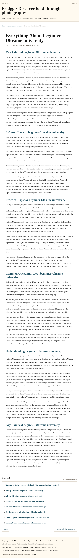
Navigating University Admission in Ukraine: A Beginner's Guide (32, 485)
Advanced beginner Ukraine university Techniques (26, 507)
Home (3, 18)
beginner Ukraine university (14, 26)
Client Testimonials (28, 18)
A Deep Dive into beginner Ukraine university (24, 491)
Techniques (45, 18)
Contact (9, 18)
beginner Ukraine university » (66, 529)
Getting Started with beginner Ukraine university (26, 512)
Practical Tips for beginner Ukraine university (24, 501)
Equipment (53, 18)
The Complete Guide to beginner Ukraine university (27, 517)
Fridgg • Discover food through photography (31, 10)
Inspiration (38, 18)
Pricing (19, 18)
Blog (14, 18)
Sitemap (34, 554)
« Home (5, 529)
